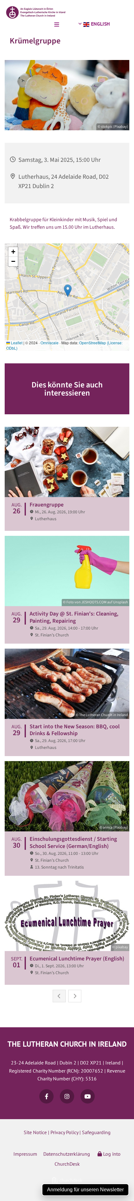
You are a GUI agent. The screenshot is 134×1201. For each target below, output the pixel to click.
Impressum (25, 1154)
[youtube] (87, 1096)
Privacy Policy (64, 1132)
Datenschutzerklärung (66, 1154)
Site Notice (35, 1132)
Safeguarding (96, 1132)
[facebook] (46, 1096)
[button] (31, 25)
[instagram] (67, 1096)
